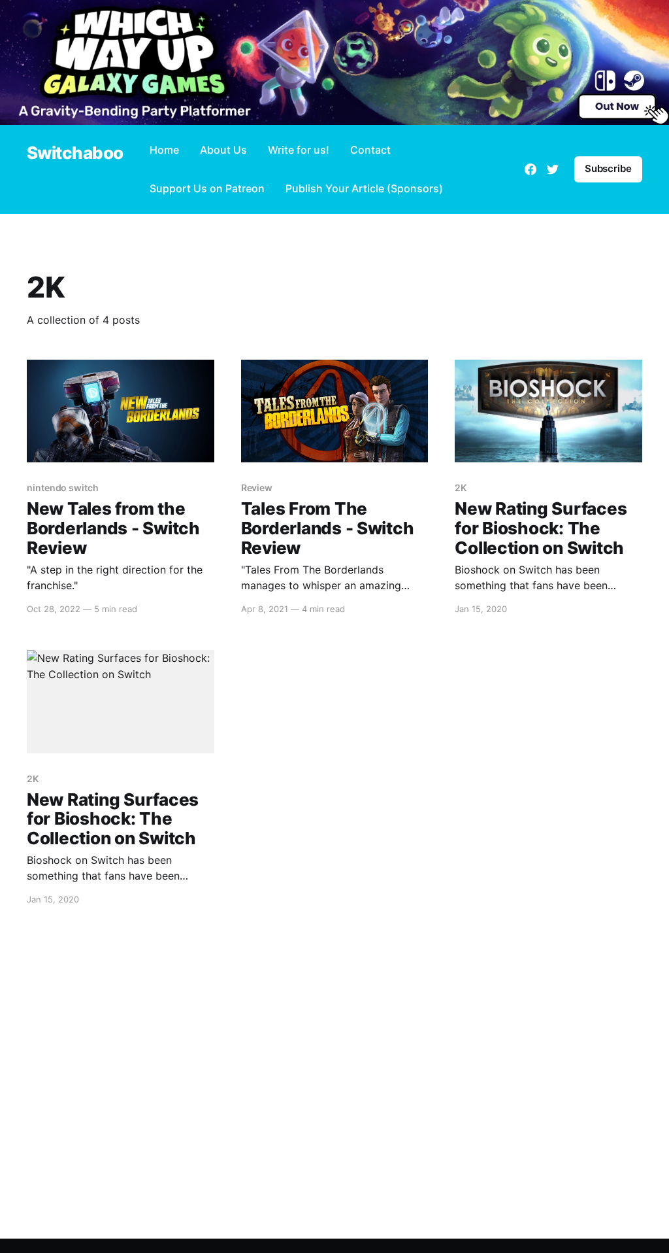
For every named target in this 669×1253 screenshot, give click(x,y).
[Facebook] (530, 169)
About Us (223, 149)
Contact (370, 149)
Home (164, 149)
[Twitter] (553, 169)
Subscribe (608, 168)
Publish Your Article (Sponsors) (364, 188)
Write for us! (298, 149)
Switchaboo (75, 153)
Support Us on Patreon (207, 188)
